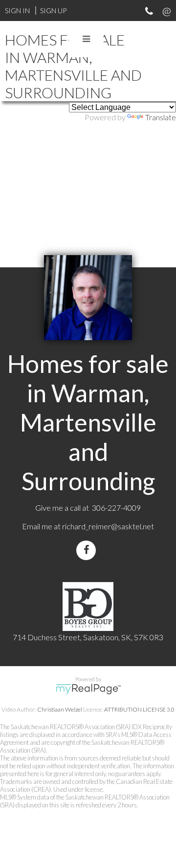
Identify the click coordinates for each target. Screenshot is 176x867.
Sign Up (53, 10)
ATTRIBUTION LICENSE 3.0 (139, 709)
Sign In (17, 10)
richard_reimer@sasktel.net (108, 526)
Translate (160, 117)
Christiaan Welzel (59, 709)
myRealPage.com (88, 689)
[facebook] (88, 550)
